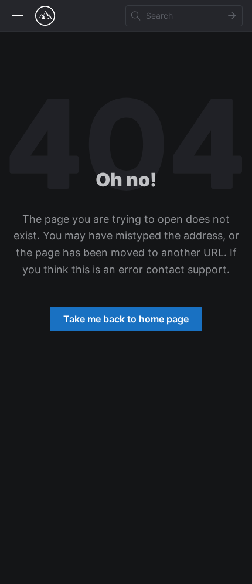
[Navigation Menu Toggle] (17, 16)
